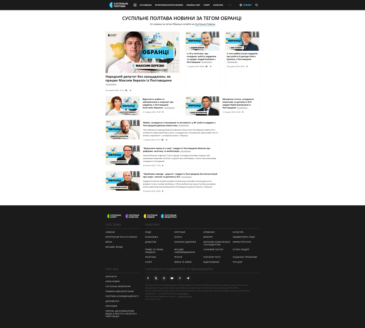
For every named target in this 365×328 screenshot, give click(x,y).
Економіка (151, 237)
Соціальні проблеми (245, 257)
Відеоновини (211, 262)
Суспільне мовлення (118, 286)
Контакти (111, 276)
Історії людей (241, 249)
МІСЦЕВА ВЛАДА (114, 247)
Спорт (207, 5)
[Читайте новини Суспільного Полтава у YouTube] (172, 278)
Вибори (207, 237)
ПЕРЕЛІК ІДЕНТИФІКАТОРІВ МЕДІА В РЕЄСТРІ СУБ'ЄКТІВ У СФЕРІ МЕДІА (121, 314)
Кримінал (209, 232)
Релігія (178, 257)
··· (230, 5)
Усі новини (146, 5)
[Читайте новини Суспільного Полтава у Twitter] (156, 278)
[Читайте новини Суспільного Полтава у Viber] (180, 278)
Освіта (178, 237)
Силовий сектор (213, 249)
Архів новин (113, 281)
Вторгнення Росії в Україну (169, 5)
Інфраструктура (242, 242)
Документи (112, 301)
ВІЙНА (109, 242)
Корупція (179, 232)
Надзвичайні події (244, 237)
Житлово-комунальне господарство (216, 243)
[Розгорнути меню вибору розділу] (135, 5)
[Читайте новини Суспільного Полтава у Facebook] (148, 278)
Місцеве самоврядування (184, 250)
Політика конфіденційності (122, 296)
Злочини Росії (212, 257)
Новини (110, 232)
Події (148, 232)
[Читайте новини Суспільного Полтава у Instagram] (164, 278)
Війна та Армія (183, 262)
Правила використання (120, 291)
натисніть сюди (185, 296)
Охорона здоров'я (185, 242)
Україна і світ (193, 5)
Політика (150, 257)
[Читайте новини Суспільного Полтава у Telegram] (188, 278)
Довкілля (150, 242)
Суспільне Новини (205, 24)
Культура (218, 5)
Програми (111, 306)
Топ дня (237, 262)
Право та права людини (154, 250)
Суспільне (183, 293)
